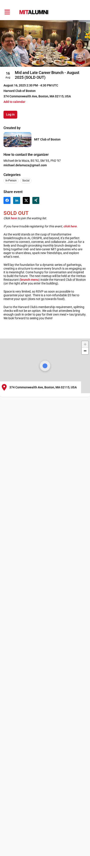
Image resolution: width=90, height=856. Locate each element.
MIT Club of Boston (47, 139)
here (13, 218)
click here (70, 226)
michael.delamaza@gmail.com (25, 165)
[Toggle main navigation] (6, 12)
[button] (14, 102)
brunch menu (30, 279)
